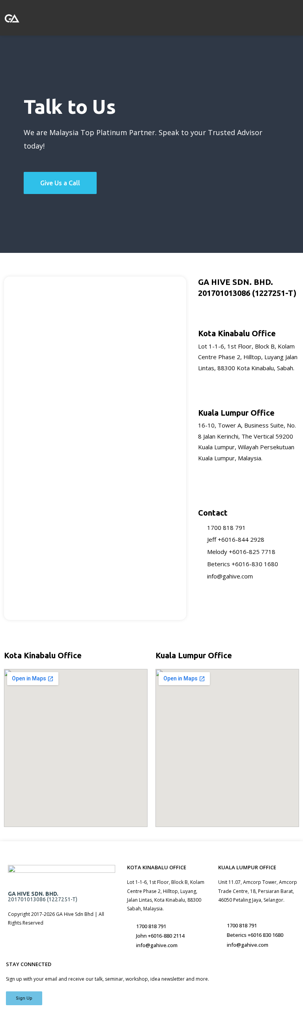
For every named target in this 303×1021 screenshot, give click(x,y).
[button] (163, 17)
